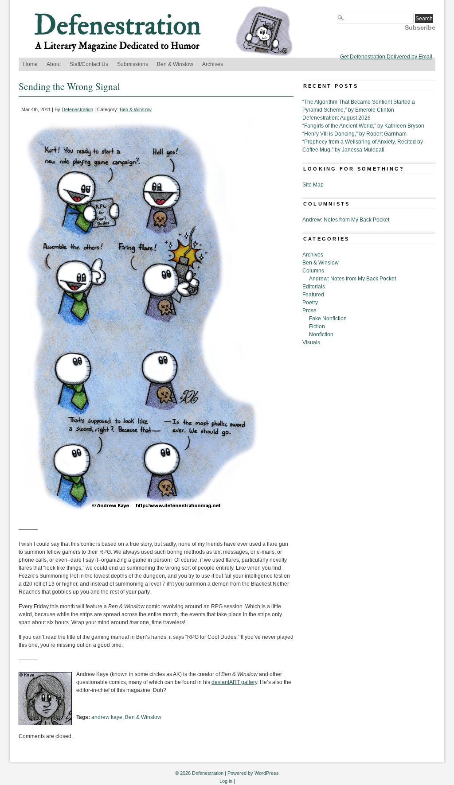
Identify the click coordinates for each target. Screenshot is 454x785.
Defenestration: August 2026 (336, 118)
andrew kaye (106, 717)
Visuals (311, 342)
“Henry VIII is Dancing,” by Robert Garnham (354, 134)
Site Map (313, 185)
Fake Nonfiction (328, 318)
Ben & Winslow (175, 64)
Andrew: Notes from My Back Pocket (345, 220)
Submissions (132, 64)
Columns (313, 271)
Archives (212, 64)
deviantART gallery (234, 682)
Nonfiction (321, 334)
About (54, 64)
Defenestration (77, 109)
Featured (313, 294)
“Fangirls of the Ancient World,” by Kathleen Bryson (363, 126)
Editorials (313, 287)
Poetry (310, 302)
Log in (225, 781)
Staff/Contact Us (89, 64)
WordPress (266, 773)
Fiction (317, 326)
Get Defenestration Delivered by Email (386, 57)
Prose (309, 310)
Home (30, 64)
